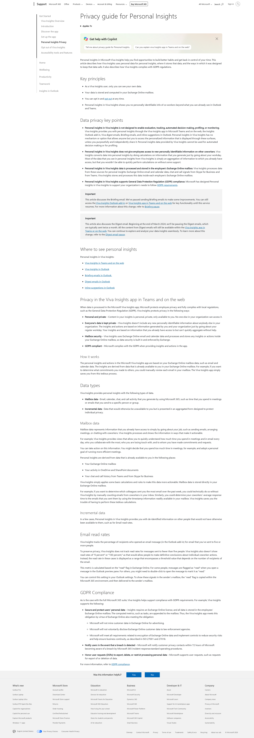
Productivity (45, 76)
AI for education (96, 723)
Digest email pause (115, 234)
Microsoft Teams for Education (101, 699)
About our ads (216, 732)
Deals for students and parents (102, 718)
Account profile (58, 690)
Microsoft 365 (55, 4)
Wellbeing (44, 69)
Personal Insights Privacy (53, 42)
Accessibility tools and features (56, 52)
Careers (207, 690)
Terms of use (166, 732)
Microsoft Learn (172, 699)
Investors (208, 709)
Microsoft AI (131, 690)
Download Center (59, 694)
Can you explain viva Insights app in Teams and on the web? (162, 47)
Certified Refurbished (60, 713)
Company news (210, 699)
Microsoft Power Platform (136, 709)
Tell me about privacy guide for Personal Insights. (108, 47)
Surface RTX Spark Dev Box (22, 704)
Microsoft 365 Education (99, 704)
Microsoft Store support (61, 699)
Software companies (174, 718)
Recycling (203, 732)
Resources (120, 4)
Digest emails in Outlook (97, 281)
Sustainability (210, 723)
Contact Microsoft (142, 732)
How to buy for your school (100, 709)
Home (42, 62)
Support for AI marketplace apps (178, 704)
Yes (134, 674)
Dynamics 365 (132, 699)
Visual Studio (171, 723)
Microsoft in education (99, 690)
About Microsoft (210, 694)
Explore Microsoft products (22, 718)
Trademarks (179, 732)
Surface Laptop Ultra (20, 699)
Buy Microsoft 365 (139, 4)
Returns (55, 704)
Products (76, 4)
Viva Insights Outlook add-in (110, 202)
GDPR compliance (120, 664)
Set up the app (48, 36)
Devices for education (98, 694)
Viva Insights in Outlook (97, 269)
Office (66, 4)
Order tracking (58, 709)
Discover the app (49, 31)
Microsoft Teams (133, 713)
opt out (108, 98)
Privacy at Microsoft (212, 704)
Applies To (87, 26)
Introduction (47, 26)
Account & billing (104, 4)
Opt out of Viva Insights (53, 47)
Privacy (155, 732)
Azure (169, 690)
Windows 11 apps (19, 723)
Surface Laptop (18, 694)
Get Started (45, 15)
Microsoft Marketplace (175, 713)
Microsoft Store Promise (61, 718)
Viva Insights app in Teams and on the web (150, 202)
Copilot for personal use (21, 713)
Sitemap (129, 732)
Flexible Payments (59, 723)
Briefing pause (152, 206)
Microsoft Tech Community (176, 709)
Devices (89, 4)
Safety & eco (192, 732)
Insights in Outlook (49, 90)
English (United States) (25, 731)
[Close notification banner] (217, 39)
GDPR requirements (167, 185)
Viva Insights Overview (52, 20)
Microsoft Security (133, 694)
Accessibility (209, 718)
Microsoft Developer (174, 694)
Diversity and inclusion (213, 713)
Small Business (132, 723)
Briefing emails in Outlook (98, 275)
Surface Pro (17, 690)
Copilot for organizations (21, 709)
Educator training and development (103, 713)
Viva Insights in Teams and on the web (104, 262)
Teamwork (44, 83)
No (152, 674)
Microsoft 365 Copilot (134, 718)
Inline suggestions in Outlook (100, 287)
